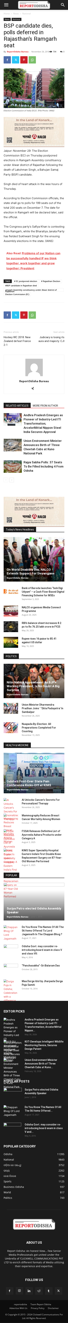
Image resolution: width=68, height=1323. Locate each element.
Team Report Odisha (40, 1304)
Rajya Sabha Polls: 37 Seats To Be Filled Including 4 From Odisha (43, 466)
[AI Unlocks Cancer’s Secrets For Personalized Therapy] (11, 809)
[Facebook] (7, 59)
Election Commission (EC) (17, 294)
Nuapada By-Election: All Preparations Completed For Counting (39, 728)
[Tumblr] (48, 1291)
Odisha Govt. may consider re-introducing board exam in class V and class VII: (42, 950)
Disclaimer (53, 1308)
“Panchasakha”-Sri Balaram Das (41, 965)
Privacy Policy (37, 1308)
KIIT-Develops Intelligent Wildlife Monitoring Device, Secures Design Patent (44, 1045)
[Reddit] (39, 1291)
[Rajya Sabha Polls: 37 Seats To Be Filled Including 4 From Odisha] (13, 466)
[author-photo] (34, 376)
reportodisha (20, 1304)
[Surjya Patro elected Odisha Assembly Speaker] (34, 901)
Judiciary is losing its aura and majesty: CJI (51, 339)
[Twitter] (15, 59)
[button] (6, 5)
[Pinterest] (24, 59)
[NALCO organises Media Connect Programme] (11, 611)
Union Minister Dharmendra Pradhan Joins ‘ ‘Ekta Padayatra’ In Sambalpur (42, 708)
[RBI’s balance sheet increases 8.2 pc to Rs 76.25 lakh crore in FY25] (11, 626)
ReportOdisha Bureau (17, 51)
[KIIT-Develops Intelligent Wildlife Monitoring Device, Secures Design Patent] (13, 1051)
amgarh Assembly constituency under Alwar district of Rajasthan (31, 290)
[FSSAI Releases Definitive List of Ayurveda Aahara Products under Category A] (11, 846)
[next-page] (11, 480)
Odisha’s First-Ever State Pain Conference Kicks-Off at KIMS (29, 783)
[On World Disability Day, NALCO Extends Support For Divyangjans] (34, 559)
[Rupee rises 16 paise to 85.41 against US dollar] (11, 642)
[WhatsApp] (32, 59)
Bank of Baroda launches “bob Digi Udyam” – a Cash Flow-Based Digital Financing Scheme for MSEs (43, 592)
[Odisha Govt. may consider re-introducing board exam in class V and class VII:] (11, 949)
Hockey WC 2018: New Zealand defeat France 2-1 (17, 341)
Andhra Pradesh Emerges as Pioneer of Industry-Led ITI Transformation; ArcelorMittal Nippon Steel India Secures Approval (43, 423)
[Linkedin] (29, 1291)
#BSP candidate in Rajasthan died (21, 285)
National (26, 13)
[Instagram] (19, 1290)
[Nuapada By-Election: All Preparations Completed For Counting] (11, 727)
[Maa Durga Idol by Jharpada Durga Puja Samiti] (11, 990)
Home (7, 13)
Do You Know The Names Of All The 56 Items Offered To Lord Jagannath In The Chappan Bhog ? (43, 931)
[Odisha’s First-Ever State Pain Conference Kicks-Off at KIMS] (34, 773)
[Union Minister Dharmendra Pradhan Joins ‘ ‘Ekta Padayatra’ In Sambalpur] (11, 708)
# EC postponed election (25, 281)
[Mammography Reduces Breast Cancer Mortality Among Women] (11, 828)
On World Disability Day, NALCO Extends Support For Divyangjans (30, 571)
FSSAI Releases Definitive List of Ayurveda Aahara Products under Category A (42, 835)
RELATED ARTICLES (17, 405)
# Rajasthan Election (50, 281)
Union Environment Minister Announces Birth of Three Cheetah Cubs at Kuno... (41, 1064)
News (16, 13)
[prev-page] (6, 480)
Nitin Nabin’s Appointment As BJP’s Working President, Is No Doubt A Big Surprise (33, 686)
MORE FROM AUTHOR (45, 405)
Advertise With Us (18, 1308)
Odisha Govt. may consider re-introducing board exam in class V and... (44, 1128)
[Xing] (34, 389)
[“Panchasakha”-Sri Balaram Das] (11, 972)
